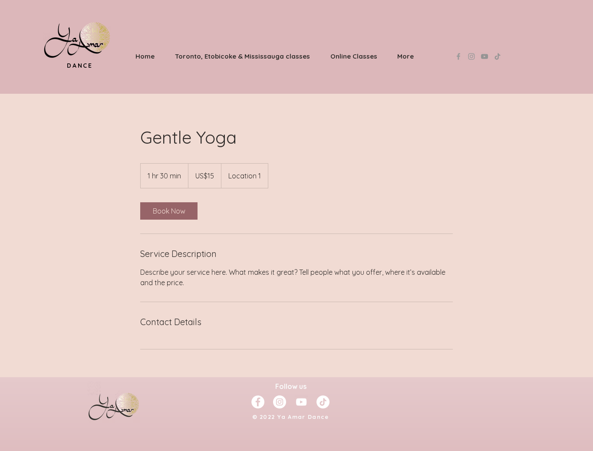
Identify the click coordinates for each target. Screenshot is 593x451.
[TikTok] (497, 56)
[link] (169, 211)
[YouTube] (484, 56)
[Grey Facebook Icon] (458, 56)
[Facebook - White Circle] (257, 401)
